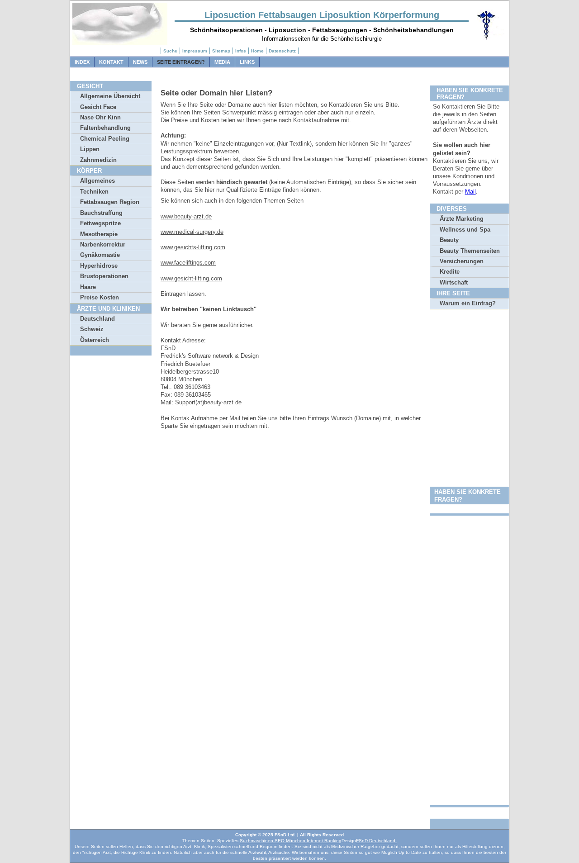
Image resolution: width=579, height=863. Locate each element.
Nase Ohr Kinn (100, 117)
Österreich (94, 340)
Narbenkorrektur (102, 244)
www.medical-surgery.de (192, 231)
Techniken (94, 191)
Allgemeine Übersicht (110, 96)
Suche (170, 50)
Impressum (194, 50)
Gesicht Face (98, 107)
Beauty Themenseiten (470, 250)
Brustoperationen (104, 276)
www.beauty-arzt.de (186, 216)
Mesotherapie (99, 234)
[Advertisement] (469, 452)
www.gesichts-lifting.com (193, 247)
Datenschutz (282, 50)
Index (82, 62)
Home (257, 50)
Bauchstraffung (101, 212)
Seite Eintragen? (181, 62)
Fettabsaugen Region (109, 202)
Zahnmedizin (98, 159)
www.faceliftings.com (188, 262)
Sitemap (221, 50)
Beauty (449, 240)
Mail (470, 191)
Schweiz (92, 329)
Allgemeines (97, 180)
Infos (240, 50)
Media (222, 62)
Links (247, 62)
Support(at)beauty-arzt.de (208, 402)
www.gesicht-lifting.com (191, 278)
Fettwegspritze (100, 223)
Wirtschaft (454, 282)
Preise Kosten (99, 297)
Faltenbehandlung (105, 127)
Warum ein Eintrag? (468, 303)
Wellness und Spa (465, 229)
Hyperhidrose (99, 265)
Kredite (450, 271)
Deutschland (97, 318)
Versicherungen (462, 261)
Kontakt (111, 62)
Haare (88, 287)
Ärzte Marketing (462, 218)
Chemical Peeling (104, 138)
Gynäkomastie (100, 254)
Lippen (90, 149)
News (140, 62)
